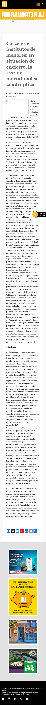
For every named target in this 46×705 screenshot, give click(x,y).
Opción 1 (39, 217)
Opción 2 (39, 218)
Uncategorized (24, 93)
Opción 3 (39, 219)
